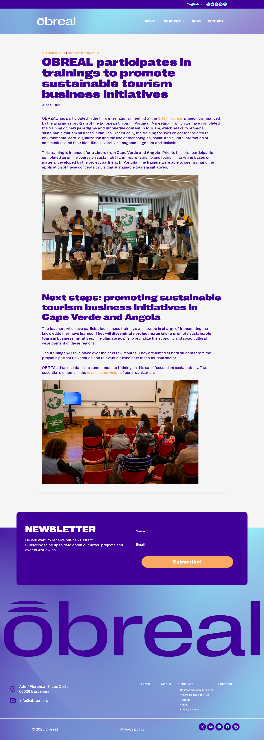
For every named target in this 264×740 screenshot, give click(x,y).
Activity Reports (189, 709)
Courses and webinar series (196, 690)
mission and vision (103, 373)
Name (141, 531)
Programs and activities (194, 695)
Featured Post (54, 53)
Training (92, 53)
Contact (225, 684)
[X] (208, 4)
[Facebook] (221, 4)
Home (144, 684)
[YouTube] (212, 4)
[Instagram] (225, 4)
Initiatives (185, 684)
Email (141, 544)
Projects (75, 53)
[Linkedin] (216, 4)
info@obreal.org (33, 701)
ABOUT (150, 21)
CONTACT (216, 21)
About (165, 684)
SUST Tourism (170, 118)
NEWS (197, 21)
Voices (184, 704)
